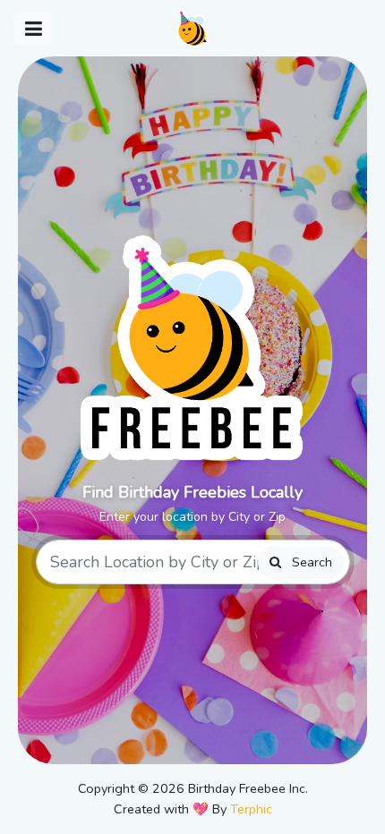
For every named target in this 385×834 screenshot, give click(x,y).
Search (310, 562)
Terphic (251, 809)
